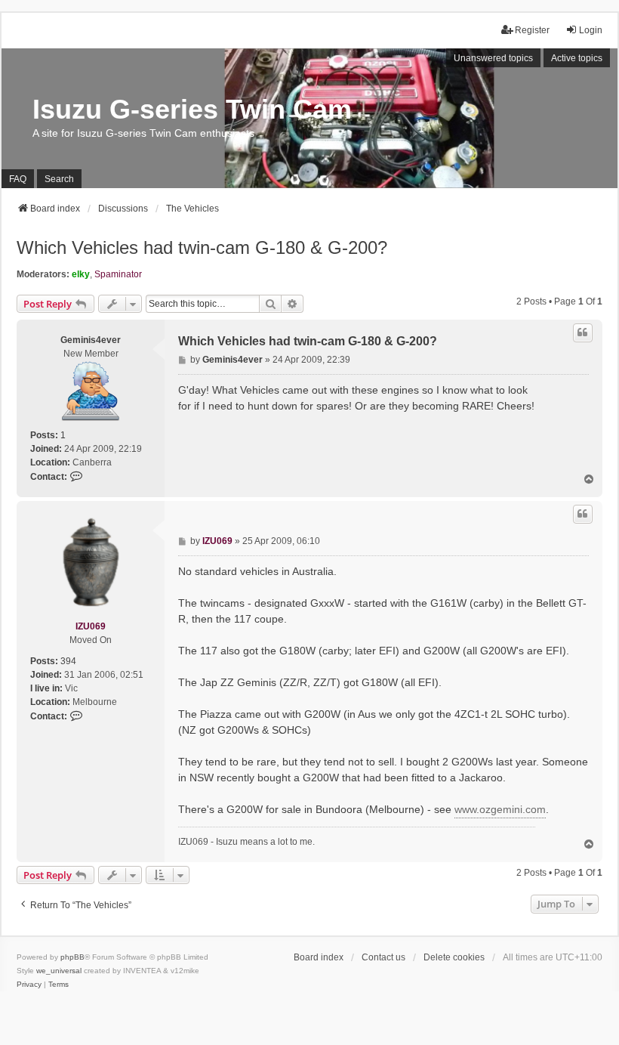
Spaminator (118, 274)
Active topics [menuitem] (576, 58)
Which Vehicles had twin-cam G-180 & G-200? (202, 247)
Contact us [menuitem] (383, 957)
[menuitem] (29, 984)
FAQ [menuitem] (17, 179)
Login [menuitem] (590, 30)
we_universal (59, 970)
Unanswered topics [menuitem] (493, 58)
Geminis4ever (90, 340)
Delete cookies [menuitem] (454, 957)
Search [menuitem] (59, 179)
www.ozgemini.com (500, 809)
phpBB (72, 957)
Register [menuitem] (532, 30)
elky (81, 274)
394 (68, 661)
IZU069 (90, 626)
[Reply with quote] (583, 332)
